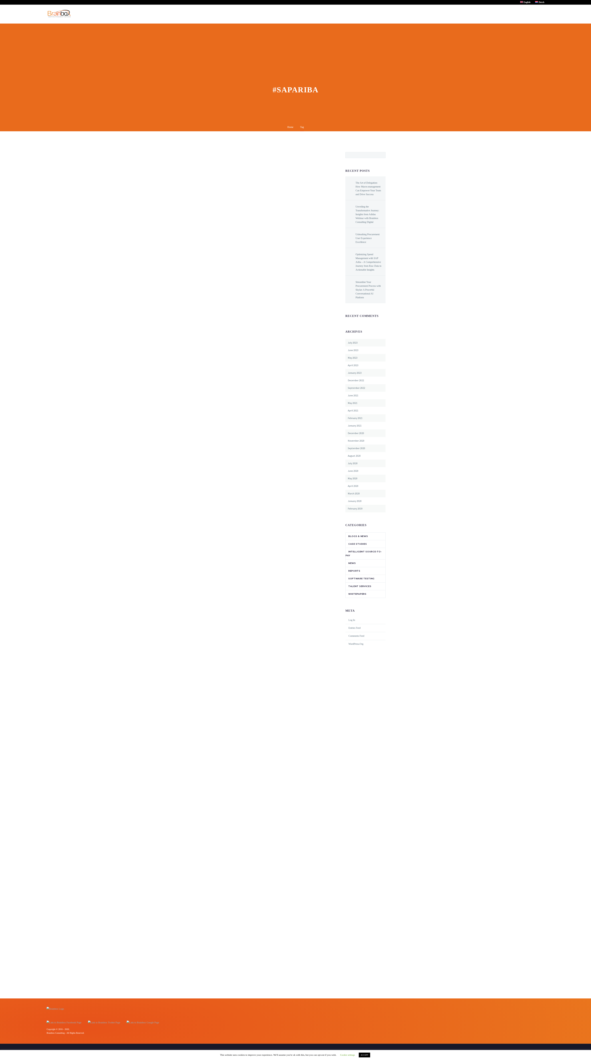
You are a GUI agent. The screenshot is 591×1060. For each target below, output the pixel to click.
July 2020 (353, 463)
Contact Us (517, 14)
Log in (351, 620)
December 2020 (356, 433)
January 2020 (355, 501)
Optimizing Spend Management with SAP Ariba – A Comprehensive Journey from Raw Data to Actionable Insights (368, 262)
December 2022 (356, 380)
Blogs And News (496, 14)
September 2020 (356, 448)
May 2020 (352, 478)
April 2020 (353, 485)
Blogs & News (358, 536)
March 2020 (354, 493)
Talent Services (359, 586)
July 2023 (353, 342)
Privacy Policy (536, 14)
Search (382, 155)
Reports (354, 570)
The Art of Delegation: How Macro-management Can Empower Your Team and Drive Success (368, 188)
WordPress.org (355, 644)
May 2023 (352, 357)
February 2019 (355, 508)
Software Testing (361, 578)
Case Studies (357, 544)
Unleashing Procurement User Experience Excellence (368, 238)
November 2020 (356, 440)
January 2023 (355, 372)
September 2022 (356, 387)
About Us (477, 14)
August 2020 (354, 455)
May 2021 (352, 402)
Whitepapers (357, 594)
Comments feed (356, 636)
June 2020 (353, 470)
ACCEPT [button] (364, 1055)
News (352, 563)
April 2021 (353, 410)
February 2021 (355, 418)
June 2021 (353, 395)
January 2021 (355, 425)
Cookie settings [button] (347, 1055)
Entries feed (354, 628)
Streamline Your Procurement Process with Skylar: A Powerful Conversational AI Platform (368, 290)
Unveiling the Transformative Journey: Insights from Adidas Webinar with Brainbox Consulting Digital (367, 214)
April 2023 (353, 365)
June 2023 (353, 350)
